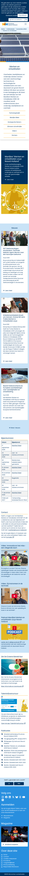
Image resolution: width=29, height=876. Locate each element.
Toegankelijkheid (8, 863)
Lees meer (10, 179)
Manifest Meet (14, 117)
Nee (19, 783)
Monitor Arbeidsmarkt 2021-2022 (15, 760)
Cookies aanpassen (10, 859)
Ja (9, 783)
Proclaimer (6, 861)
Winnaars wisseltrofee (14, 126)
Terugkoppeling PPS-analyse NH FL (15, 739)
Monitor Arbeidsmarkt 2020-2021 (15, 762)
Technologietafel (14, 113)
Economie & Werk (21, 29)
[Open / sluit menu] (25, 24)
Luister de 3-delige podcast (11, 642)
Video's (14, 131)
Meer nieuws (15, 428)
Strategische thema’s (14, 122)
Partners (14, 135)
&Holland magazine (11, 844)
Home (3, 29)
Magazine (7, 818)
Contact (6, 857)
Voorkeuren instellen (11, 15)
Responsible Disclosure (11, 867)
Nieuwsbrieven (8, 816)
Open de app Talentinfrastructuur (13, 723)
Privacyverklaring (9, 865)
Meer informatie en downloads (12, 686)
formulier (10, 537)
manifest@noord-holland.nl (17, 530)
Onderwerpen (10, 29)
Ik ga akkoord (23, 15)
